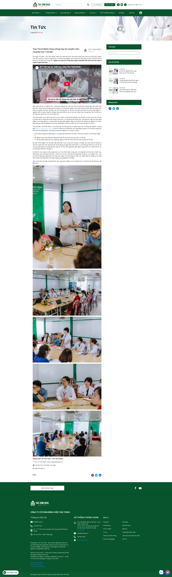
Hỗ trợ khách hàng (107, 13)
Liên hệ (131, 13)
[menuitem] (35, 13)
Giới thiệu (35, 13)
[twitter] (96, 475)
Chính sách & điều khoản (37, 566)
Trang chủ (33, 32)
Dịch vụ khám (79, 13)
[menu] (86, 12)
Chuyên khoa (50, 13)
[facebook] (92, 475)
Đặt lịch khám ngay (47, 488)
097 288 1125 (12, 573)
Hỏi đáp (121, 13)
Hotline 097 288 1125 (134, 5)
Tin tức (92, 13)
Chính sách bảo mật (36, 564)
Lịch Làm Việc (64, 13)
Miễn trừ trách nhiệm (36, 562)
